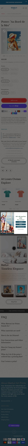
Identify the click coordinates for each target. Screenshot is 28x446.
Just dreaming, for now (20, 226)
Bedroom (20, 224)
